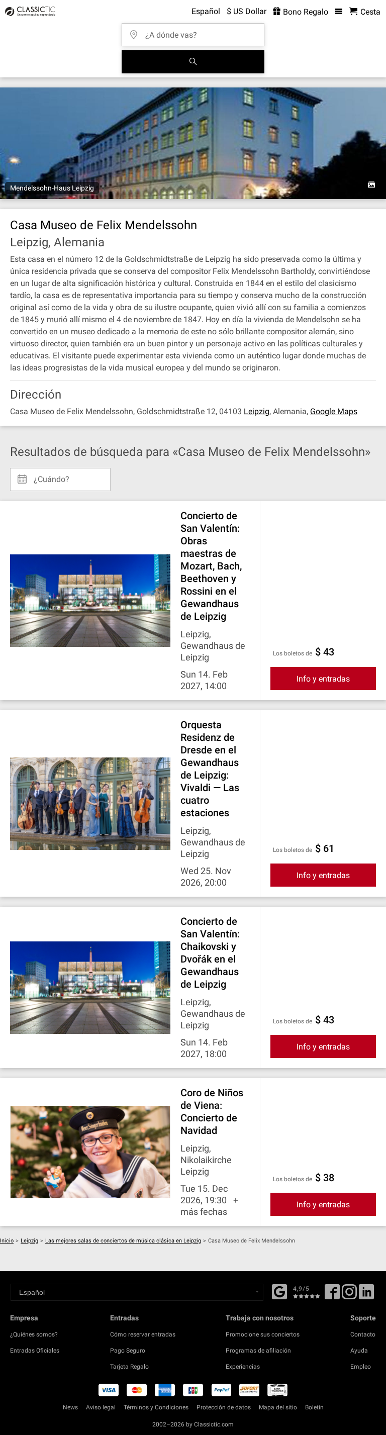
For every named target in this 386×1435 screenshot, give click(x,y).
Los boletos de (292, 653)
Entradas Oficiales (34, 1350)
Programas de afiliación (258, 1350)
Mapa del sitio (278, 1407)
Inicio (7, 1240)
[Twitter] (349, 1295)
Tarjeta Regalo (129, 1366)
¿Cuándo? (51, 475)
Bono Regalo (304, 12)
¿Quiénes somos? (34, 1334)
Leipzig (256, 411)
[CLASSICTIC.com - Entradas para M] (28, 11)
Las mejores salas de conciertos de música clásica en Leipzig (123, 1240)
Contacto (362, 1334)
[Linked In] (366, 1295)
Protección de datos (224, 1407)
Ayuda (359, 1350)
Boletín (314, 1407)
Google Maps (333, 411)
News (70, 1407)
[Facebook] (279, 1290)
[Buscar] (193, 61)
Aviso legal (101, 1407)
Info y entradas (323, 679)
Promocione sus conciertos (263, 1334)
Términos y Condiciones (156, 1407)
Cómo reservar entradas (142, 1334)
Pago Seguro (127, 1350)
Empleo (360, 1366)
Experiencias (243, 1366)
